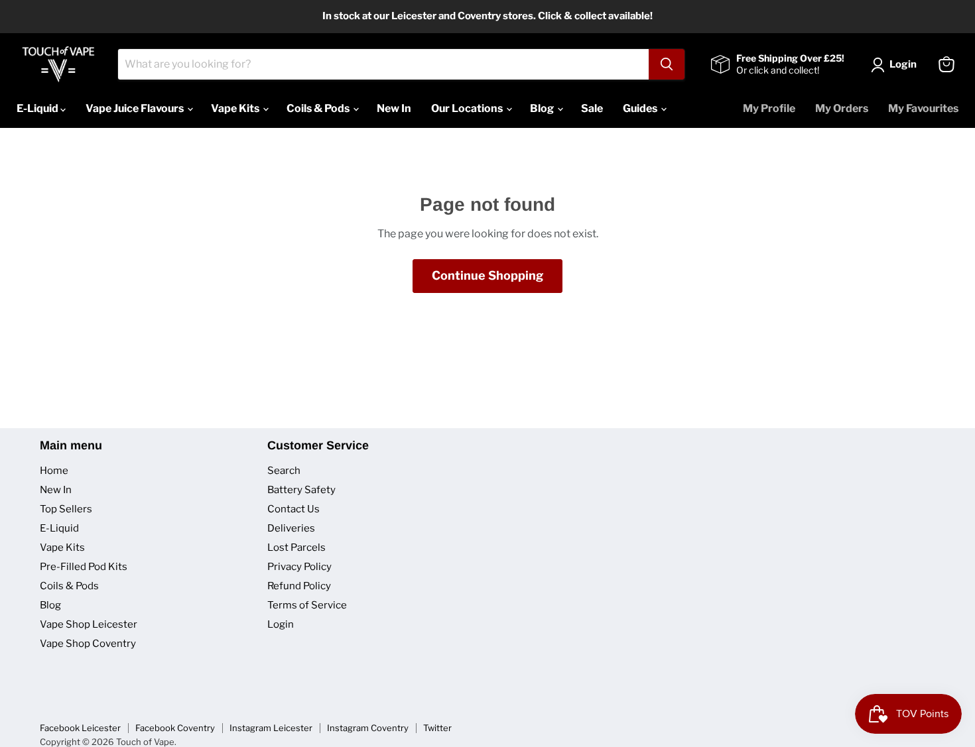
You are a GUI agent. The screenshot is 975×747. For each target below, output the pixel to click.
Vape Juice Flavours (136, 108)
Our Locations (468, 108)
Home (54, 471)
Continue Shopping (487, 275)
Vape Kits (236, 108)
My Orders (841, 108)
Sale (592, 108)
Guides (641, 108)
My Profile (769, 108)
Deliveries (291, 528)
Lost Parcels (296, 547)
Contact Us (293, 509)
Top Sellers (66, 509)
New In (394, 108)
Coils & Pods (319, 108)
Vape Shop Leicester (88, 624)
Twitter (437, 727)
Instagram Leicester (270, 727)
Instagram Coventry (368, 727)
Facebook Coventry (175, 727)
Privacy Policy (299, 567)
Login (280, 624)
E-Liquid (38, 108)
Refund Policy (299, 586)
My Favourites (923, 108)
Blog (543, 108)
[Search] (666, 64)
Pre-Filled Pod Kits (83, 567)
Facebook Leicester (80, 727)
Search (283, 471)
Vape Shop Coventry (88, 644)
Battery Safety (301, 490)
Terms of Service (307, 605)
